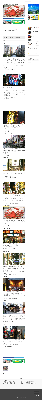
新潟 (7, 382)
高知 (35, 383)
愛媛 (34, 383)
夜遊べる (31, 32)
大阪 (3, 26)
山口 (30, 383)
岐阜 (25, 382)
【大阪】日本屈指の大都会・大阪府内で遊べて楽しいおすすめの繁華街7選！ (34, 32)
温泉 (6, 373)
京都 (8, 383)
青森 (9, 381)
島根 (26, 383)
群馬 (27, 381)
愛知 (27, 382)
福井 (11, 382)
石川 (10, 382)
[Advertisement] (14, 33)
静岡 (26, 382)
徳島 (31, 383)
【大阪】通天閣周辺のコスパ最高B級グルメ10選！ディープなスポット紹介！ (34, 36)
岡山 (27, 383)
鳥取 (25, 383)
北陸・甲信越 (4, 382)
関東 (21, 381)
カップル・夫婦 (29, 48)
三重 (29, 382)
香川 (33, 383)
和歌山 (14, 383)
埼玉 (29, 381)
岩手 (10, 381)
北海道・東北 (4, 381)
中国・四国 (22, 383)
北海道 (7, 381)
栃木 (26, 381)
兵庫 (11, 383)
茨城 (25, 381)
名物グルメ (33, 36)
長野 (14, 382)
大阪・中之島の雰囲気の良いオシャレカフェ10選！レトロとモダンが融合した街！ (34, 44)
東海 (21, 382)
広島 (29, 383)
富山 (8, 382)
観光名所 (4, 373)
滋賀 (7, 383)
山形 (14, 381)
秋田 (13, 381)
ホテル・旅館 (33, 48)
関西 (3, 383)
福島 (16, 381)
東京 (31, 381)
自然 (31, 48)
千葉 (30, 381)
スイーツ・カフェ (32, 40)
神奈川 (33, 381)
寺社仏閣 (36, 48)
